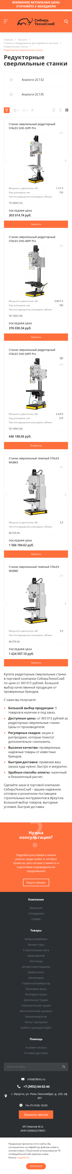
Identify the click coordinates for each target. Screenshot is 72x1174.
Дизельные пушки (36, 1000)
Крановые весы (36, 989)
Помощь (36, 1039)
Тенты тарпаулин (36, 1022)
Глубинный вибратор (36, 983)
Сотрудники (36, 913)
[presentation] (6, 160)
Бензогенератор (36, 1016)
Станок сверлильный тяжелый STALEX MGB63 (34, 460)
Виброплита (36, 972)
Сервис (36, 919)
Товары (36, 930)
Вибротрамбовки (36, 939)
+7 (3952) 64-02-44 (36, 1086)
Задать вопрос (36, 882)
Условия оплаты (36, 1047)
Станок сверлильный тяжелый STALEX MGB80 (34, 569)
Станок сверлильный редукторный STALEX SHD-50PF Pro (32, 352)
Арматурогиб (36, 955)
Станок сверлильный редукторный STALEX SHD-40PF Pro (32, 239)
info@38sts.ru (36, 1079)
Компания (36, 899)
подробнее (23, 1157)
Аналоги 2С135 (33, 94)
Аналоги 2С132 (33, 80)
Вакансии (36, 908)
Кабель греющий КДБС (36, 1027)
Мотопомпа (36, 978)
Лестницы (36, 961)
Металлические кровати (36, 1011)
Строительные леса (36, 950)
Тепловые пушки (36, 994)
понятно (36, 1166)
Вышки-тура (36, 944)
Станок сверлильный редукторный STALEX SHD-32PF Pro (32, 126)
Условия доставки (36, 1053)
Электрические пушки (36, 1005)
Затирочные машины (36, 966)
